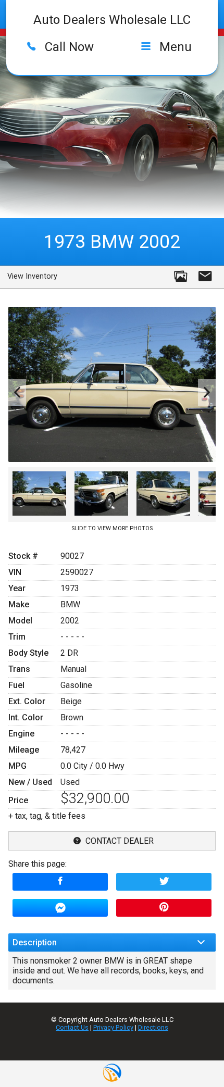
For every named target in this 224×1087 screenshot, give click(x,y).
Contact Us (72, 1027)
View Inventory (32, 276)
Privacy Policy (113, 1027)
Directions (153, 1027)
